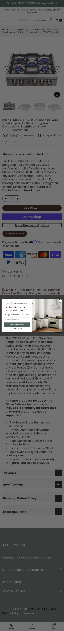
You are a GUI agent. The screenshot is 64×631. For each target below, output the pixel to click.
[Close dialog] (60, 301)
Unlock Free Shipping (17, 325)
